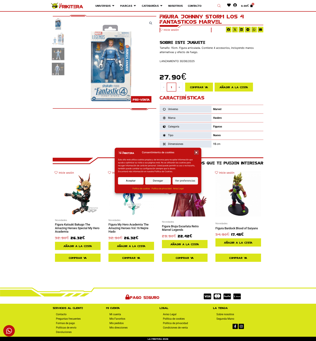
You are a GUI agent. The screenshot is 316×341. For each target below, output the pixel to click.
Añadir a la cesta (234, 87)
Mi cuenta (115, 314)
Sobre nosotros (225, 314)
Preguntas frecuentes (68, 318)
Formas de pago (65, 323)
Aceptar (131, 180)
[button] (196, 152)
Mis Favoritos (117, 318)
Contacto (61, 314)
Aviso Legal (178, 188)
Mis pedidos (116, 323)
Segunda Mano (225, 318)
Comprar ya (199, 87)
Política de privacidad (161, 188)
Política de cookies (141, 188)
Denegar (158, 180)
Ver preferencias (185, 180)
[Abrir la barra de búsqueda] (219, 5)
